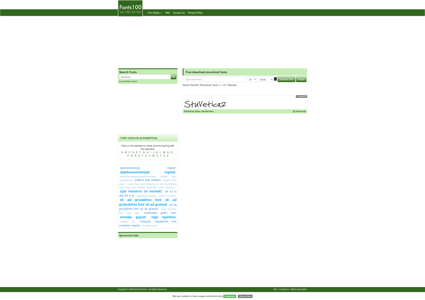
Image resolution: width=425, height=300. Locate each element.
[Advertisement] (212, 41)
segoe (134, 81)
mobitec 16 (127, 221)
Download (300, 111)
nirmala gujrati (133, 217)
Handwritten (207, 111)
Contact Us (179, 12)
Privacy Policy (195, 12)
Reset (301, 79)
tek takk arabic (150, 225)
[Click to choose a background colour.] (275, 79)
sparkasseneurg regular (148, 167)
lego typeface (163, 217)
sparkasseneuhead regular (148, 172)
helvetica (127, 81)
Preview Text (286, 79)
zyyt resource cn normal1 (141, 191)
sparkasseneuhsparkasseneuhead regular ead (148, 176)
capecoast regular (146, 195)
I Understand (229, 296)
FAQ (167, 12)
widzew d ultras (167, 195)
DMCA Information (299, 289)
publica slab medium (148, 180)
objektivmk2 (126, 180)
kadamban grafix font (160, 212)
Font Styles (154, 12)
